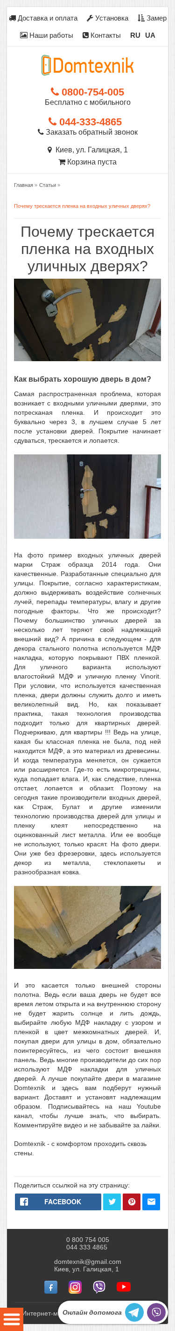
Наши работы (50, 35)
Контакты (105, 35)
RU (135, 35)
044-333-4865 (89, 122)
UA (150, 35)
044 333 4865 (86, 1247)
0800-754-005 (91, 92)
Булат (71, 806)
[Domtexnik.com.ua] (87, 65)
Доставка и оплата (46, 18)
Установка (110, 18)
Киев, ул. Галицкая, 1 (90, 150)
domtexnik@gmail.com (87, 1261)
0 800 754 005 (87, 1239)
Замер (156, 18)
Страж (41, 806)
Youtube (149, 1106)
